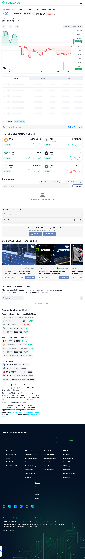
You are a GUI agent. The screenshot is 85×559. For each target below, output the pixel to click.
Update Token (49, 454)
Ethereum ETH (68, 458)
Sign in (37, 487)
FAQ (36, 491)
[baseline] (13, 26)
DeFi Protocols (30, 473)
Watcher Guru (63, 268)
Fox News (30, 268)
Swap (69, 78)
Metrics (15, 78)
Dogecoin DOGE (68, 469)
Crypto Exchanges (31, 466)
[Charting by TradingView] (5, 68)
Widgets (28, 477)
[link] (22, 142)
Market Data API (11, 466)
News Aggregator (31, 454)
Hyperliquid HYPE (69, 473)
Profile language (76, 182)
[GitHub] (21, 506)
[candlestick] (17, 26)
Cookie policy (39, 518)
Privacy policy (24, 518)
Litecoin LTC (67, 477)
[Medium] (15, 506)
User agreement (8, 518)
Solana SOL (67, 462)
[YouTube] (27, 506)
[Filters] (81, 298)
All (41, 182)
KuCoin (37, 412)
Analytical (48, 182)
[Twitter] (9, 506)
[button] (77, 2)
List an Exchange (49, 462)
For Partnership (49, 469)
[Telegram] (4, 506)
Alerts (8, 458)
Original (66, 182)
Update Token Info (75, 127)
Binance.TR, (19, 412)
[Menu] (81, 2)
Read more (30, 277)
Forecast (42, 78)
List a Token (48, 466)
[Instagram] (32, 506)
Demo (37, 494)
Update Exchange (50, 458)
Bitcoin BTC (67, 454)
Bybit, (26, 412)
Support (37, 498)
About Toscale (11, 454)
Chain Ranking (29, 469)
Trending (57, 182)
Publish (78, 186)
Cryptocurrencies (31, 458)
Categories (29, 462)
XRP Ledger (67, 466)
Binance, (12, 412)
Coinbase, (31, 412)
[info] (54, 14)
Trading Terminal (11, 462)
